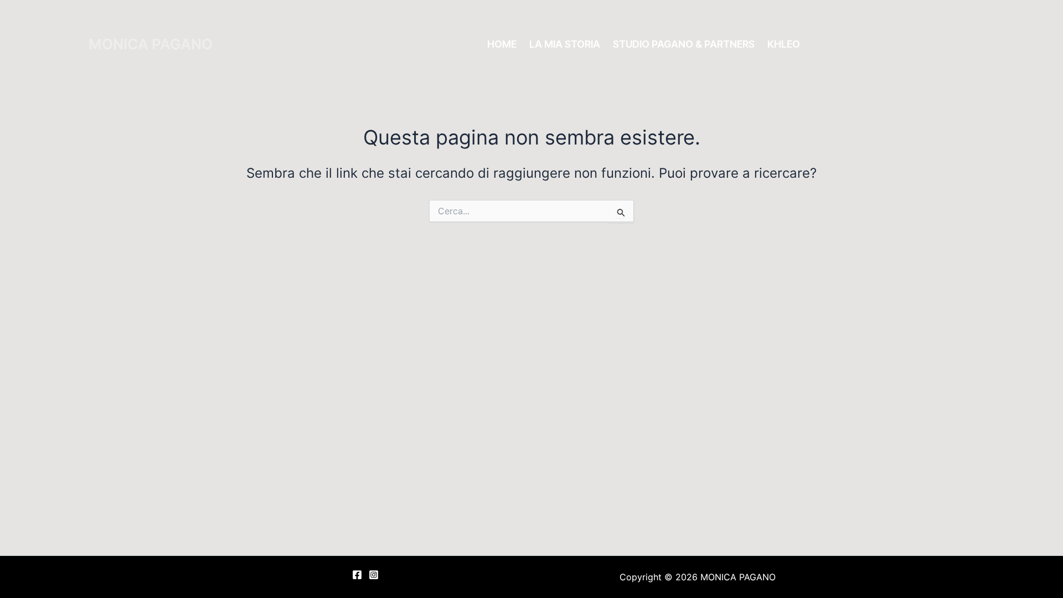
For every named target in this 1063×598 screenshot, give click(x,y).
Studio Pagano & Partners (684, 44)
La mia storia (564, 44)
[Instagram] (374, 575)
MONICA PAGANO (151, 44)
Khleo (783, 44)
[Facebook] (357, 575)
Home (502, 44)
